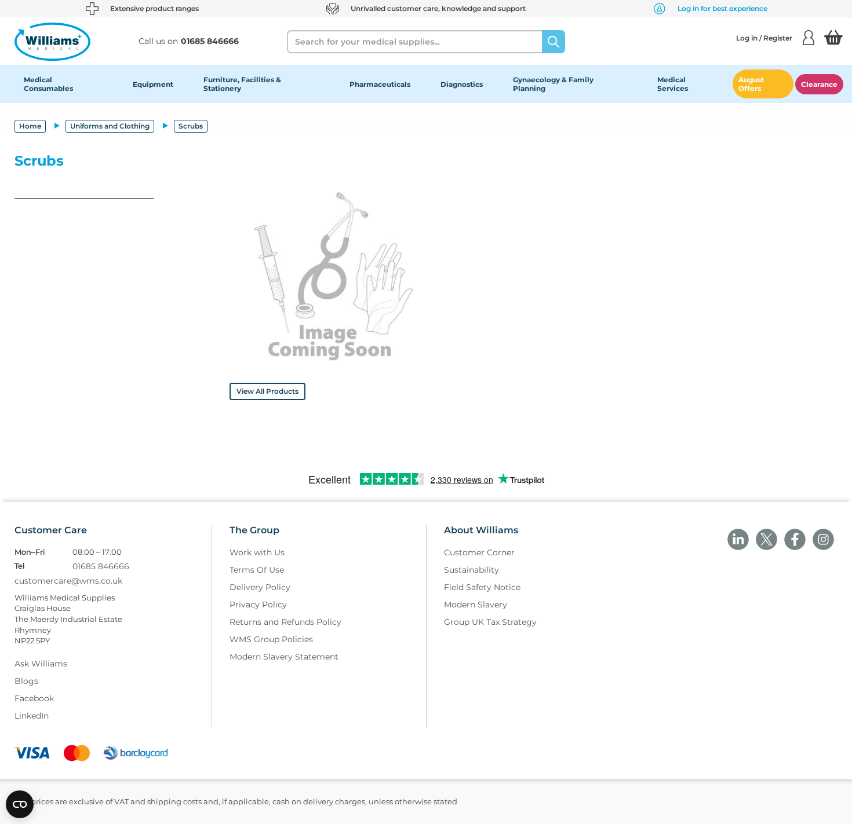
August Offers (751, 84)
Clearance (819, 84)
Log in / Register (764, 38)
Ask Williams (40, 663)
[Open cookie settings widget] (20, 804)
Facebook (34, 698)
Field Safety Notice (482, 587)
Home (30, 126)
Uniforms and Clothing (110, 126)
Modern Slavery (475, 604)
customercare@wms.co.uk (68, 581)
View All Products (267, 391)
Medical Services (672, 84)
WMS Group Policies (271, 639)
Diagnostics (461, 84)
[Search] (553, 41)
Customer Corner (479, 552)
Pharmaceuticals (379, 84)
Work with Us (257, 552)
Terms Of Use (257, 570)
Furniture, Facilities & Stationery (242, 84)
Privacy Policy (258, 604)
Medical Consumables (48, 84)
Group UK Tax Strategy (490, 622)
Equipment (153, 84)
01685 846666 (100, 566)
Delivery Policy (260, 587)
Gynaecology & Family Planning (553, 84)
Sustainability (471, 570)
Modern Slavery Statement (284, 656)
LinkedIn (31, 716)
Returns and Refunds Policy (285, 622)
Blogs (26, 681)
